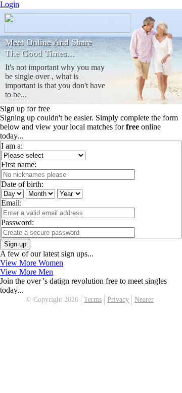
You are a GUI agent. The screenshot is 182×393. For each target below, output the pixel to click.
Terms (93, 299)
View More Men (26, 272)
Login (9, 4)
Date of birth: (22, 184)
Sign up (15, 244)
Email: (11, 203)
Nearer (144, 299)
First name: (18, 164)
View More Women (31, 262)
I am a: (12, 146)
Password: (17, 222)
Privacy (118, 299)
